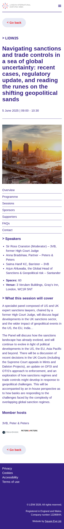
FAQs (6, 223)
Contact (7, 230)
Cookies (7, 473)
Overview (8, 190)
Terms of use (10, 481)
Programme (10, 196)
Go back (15, 22)
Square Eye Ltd (53, 521)
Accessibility (10, 477)
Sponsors (8, 210)
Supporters (9, 216)
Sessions (8, 203)
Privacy (7, 468)
